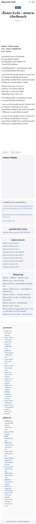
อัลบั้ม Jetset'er (16, 152)
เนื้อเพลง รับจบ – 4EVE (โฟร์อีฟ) (13, 281)
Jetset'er (5, 152)
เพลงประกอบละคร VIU (10, 264)
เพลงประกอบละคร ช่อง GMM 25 (13, 252)
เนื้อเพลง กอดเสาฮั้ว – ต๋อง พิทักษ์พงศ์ (15, 303)
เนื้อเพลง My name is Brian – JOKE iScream (17, 314)
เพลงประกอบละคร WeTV (11, 267)
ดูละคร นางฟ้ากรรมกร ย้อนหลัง (9, 368)
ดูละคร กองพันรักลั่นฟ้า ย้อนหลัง (9, 469)
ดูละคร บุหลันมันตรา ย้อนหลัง (9, 361)
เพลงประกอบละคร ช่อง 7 (11, 246)
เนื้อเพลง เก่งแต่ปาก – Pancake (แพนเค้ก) (16, 294)
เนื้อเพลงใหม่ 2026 (8, 2)
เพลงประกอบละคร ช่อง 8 (11, 249)
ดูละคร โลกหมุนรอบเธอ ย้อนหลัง (8, 374)
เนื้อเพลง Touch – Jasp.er (11, 306)
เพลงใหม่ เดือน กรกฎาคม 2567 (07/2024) (16, 232)
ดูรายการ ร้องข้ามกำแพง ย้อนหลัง (9, 495)
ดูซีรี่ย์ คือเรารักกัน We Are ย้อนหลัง (9, 482)
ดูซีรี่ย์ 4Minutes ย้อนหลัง (9, 438)
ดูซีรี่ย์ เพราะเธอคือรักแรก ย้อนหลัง (9, 388)
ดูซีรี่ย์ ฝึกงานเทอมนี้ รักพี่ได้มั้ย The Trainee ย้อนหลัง (9, 425)
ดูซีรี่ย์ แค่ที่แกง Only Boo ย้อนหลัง (9, 475)
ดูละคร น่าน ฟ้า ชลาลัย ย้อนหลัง (8, 333)
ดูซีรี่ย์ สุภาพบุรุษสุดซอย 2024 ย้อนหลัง (9, 488)
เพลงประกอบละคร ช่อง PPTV (12, 258)
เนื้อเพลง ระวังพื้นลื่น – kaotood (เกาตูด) (16, 278)
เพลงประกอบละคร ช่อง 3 (11, 243)
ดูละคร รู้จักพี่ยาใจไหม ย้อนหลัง (9, 454)
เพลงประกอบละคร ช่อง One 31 (13, 255)
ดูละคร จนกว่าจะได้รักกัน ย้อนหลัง (9, 381)
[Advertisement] (18, 33)
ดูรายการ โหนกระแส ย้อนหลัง (8, 411)
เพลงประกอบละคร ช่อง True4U (13, 261)
